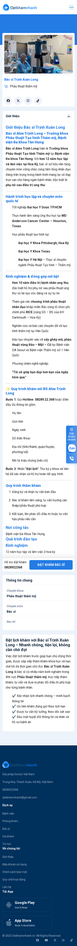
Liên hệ (6, 887)
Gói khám (8, 836)
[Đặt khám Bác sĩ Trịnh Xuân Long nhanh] (38, 54)
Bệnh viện (8, 813)
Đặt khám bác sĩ (51, 565)
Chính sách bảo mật (14, 872)
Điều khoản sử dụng (14, 864)
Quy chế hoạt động (13, 879)
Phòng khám (10, 821)
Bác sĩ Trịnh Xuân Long (21, 79)
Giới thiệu (8, 856)
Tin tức (6, 844)
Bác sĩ (6, 828)
